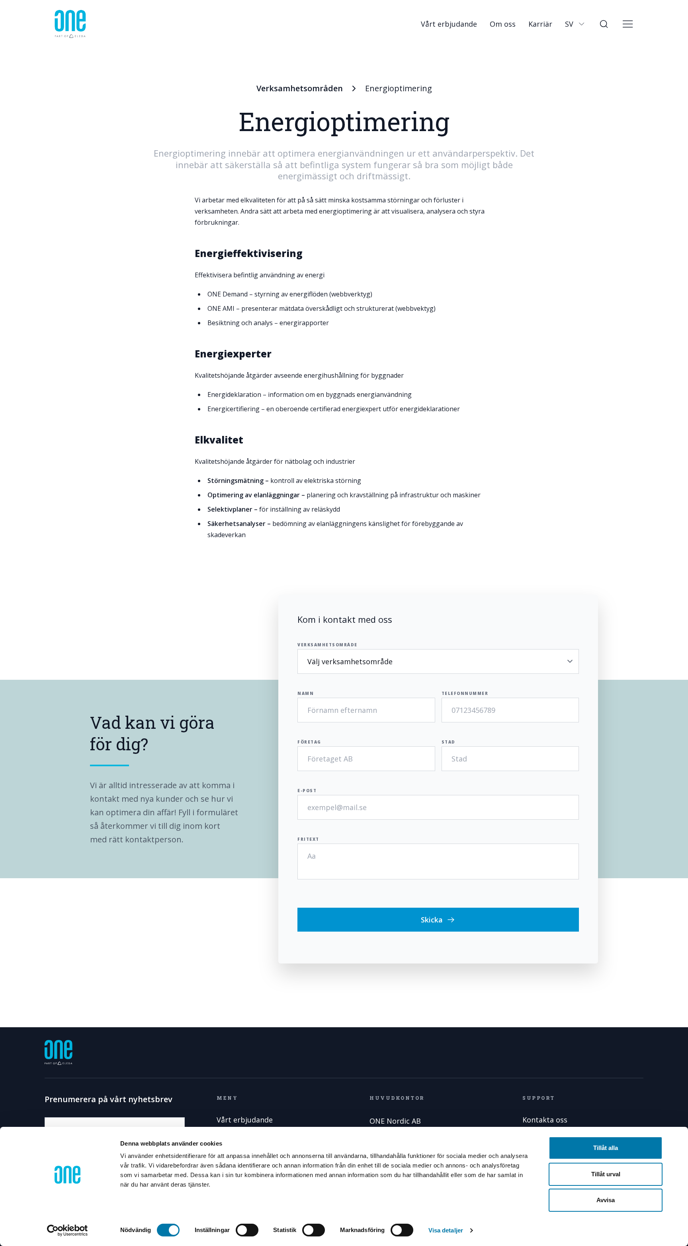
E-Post (307, 790)
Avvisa (605, 1200)
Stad (448, 742)
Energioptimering (398, 88)
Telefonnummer (465, 693)
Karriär (540, 24)
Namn (305, 693)
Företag (309, 742)
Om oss (503, 24)
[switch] (247, 1230)
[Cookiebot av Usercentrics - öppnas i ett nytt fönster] (67, 1230)
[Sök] (603, 24)
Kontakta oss (544, 1119)
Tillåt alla (605, 1147)
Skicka (432, 919)
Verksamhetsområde (327, 645)
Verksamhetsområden (299, 88)
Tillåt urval (605, 1174)
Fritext (308, 839)
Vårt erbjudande (449, 24)
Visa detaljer (445, 1230)
